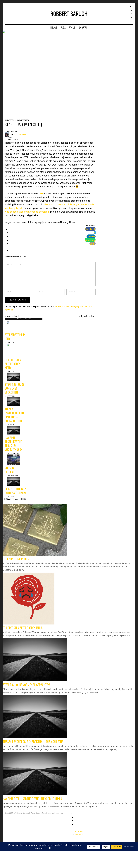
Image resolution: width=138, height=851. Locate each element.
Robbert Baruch (19, 134)
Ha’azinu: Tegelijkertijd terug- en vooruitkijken (13, 443)
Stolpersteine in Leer (15, 336)
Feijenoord (9, 120)
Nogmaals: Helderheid (11, 470)
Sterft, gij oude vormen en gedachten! (14, 388)
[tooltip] (90, 229)
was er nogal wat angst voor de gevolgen (27, 211)
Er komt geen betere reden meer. (13, 363)
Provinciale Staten (21, 120)
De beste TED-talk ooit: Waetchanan (16, 490)
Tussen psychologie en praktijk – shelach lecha (14, 415)
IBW (41, 193)
